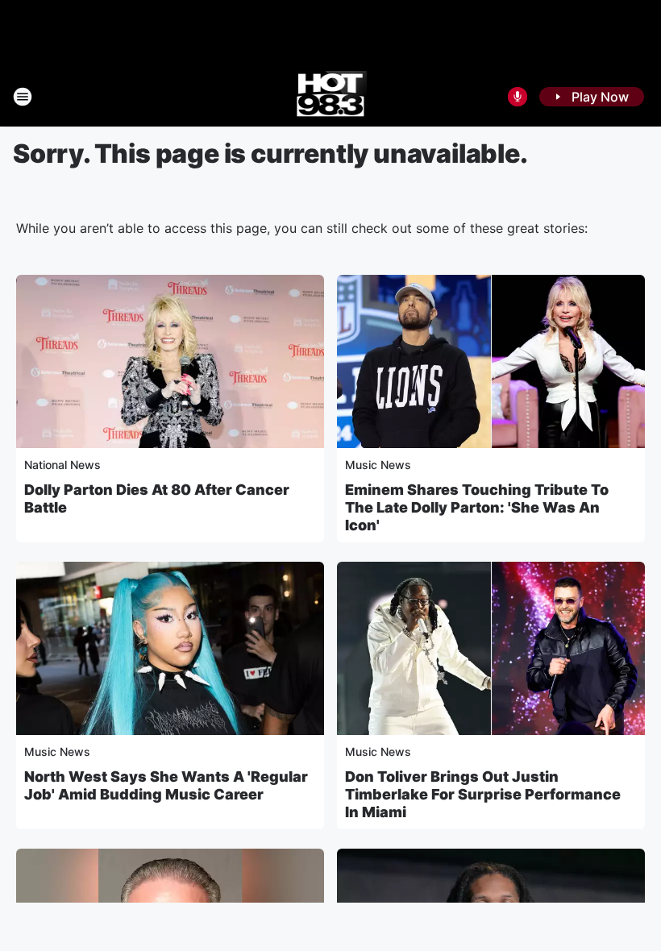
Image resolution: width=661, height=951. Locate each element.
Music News (378, 464)
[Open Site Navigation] (22, 96)
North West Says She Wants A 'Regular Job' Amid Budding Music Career (166, 785)
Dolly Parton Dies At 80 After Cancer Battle (156, 498)
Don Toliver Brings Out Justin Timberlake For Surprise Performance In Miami (483, 794)
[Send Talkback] (517, 96)
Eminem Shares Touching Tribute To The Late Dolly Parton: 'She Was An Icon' (477, 507)
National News (62, 464)
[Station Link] (331, 97)
